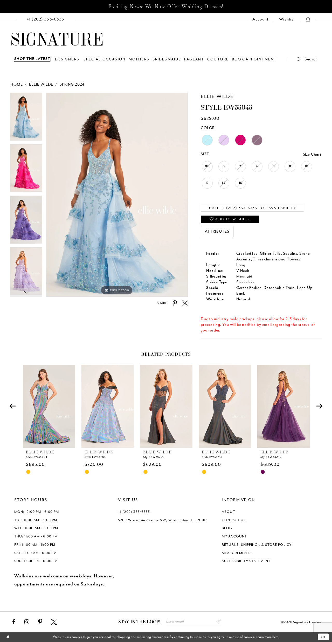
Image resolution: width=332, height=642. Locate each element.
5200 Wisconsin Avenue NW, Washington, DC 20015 (163, 520)
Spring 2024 (72, 84)
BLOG (227, 528)
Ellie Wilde (41, 84)
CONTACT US (234, 520)
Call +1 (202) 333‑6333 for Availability (252, 208)
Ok (323, 636)
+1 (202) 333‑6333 (134, 511)
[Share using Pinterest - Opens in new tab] (175, 303)
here (275, 636)
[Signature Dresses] (57, 39)
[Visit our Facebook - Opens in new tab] (14, 622)
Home (16, 84)
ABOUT (228, 511)
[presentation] (49, 406)
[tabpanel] (26, 118)
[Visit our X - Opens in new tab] (54, 622)
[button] (302, 59)
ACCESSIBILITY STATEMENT (246, 561)
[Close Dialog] (8, 636)
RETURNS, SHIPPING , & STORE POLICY (257, 544)
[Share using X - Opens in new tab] (185, 303)
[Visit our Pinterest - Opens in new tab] (40, 622)
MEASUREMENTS (237, 553)
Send (218, 621)
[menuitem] (45, 19)
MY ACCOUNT (234, 536)
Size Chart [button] (312, 154)
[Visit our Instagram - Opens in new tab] (26, 622)
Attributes (217, 231)
